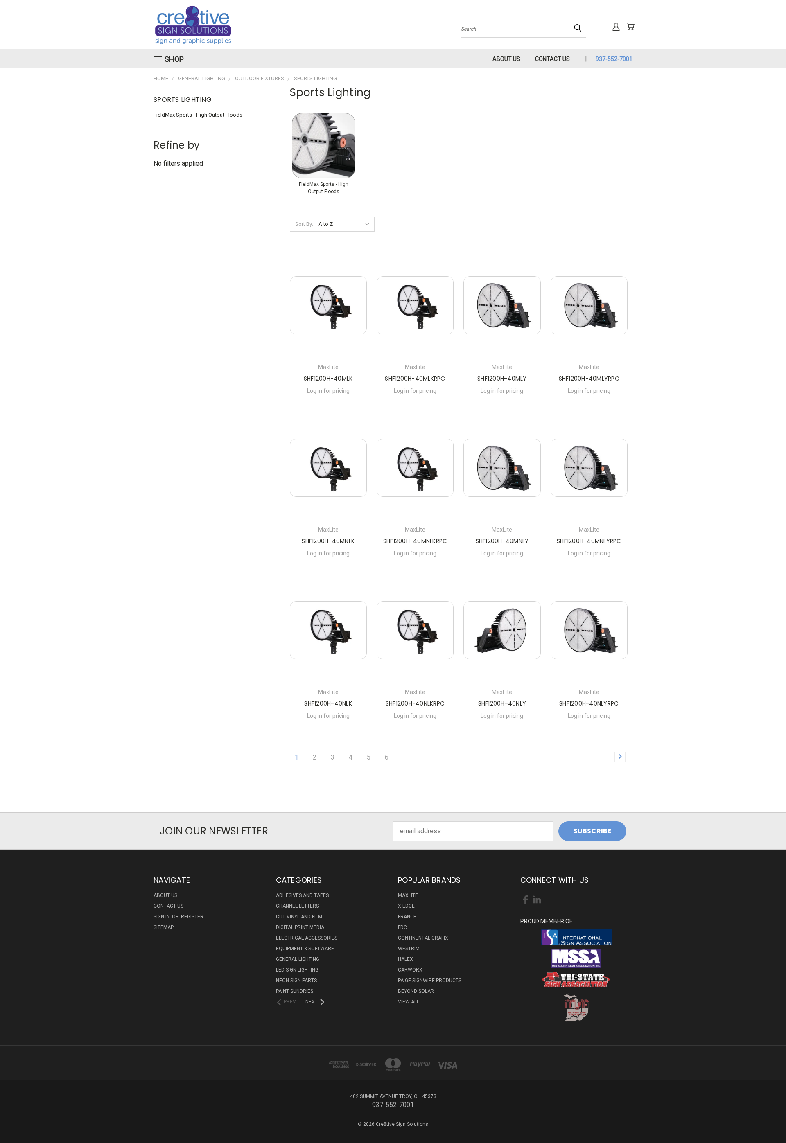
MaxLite (408, 895)
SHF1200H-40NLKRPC (415, 703)
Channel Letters (297, 906)
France (407, 917)
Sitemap (164, 927)
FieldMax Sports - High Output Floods (198, 115)
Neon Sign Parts (296, 980)
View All (408, 1002)
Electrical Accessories (306, 938)
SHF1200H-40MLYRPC (589, 378)
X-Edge (406, 906)
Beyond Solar (416, 991)
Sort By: (304, 224)
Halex (405, 959)
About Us (506, 59)
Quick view (328, 303)
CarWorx (410, 970)
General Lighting (297, 959)
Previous (763, 1117)
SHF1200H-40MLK (328, 378)
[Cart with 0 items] (630, 27)
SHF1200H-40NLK (328, 703)
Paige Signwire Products (429, 980)
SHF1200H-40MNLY (502, 541)
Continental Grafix (423, 938)
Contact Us (552, 59)
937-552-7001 (614, 59)
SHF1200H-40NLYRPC (589, 703)
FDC (402, 927)
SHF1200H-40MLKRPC (415, 378)
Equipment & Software (305, 948)
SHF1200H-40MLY (502, 378)
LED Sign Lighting (297, 970)
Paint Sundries (294, 991)
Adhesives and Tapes (302, 895)
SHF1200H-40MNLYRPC (589, 541)
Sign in (162, 917)
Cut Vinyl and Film (299, 917)
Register (192, 917)
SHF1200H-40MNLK (328, 541)
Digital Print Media (300, 927)
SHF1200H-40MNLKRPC (415, 541)
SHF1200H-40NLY (502, 703)
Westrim (409, 948)
